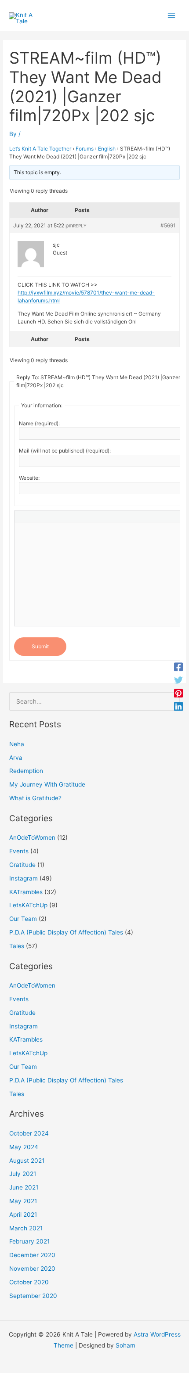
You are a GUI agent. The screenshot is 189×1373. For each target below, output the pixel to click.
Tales (16, 945)
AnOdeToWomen (32, 837)
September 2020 (33, 1295)
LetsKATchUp (28, 905)
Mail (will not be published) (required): (65, 450)
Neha (16, 744)
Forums (85, 148)
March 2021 (26, 1228)
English (107, 148)
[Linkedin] (178, 706)
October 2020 (29, 1282)
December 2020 (32, 1254)
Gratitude (22, 864)
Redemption (26, 770)
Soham (125, 1345)
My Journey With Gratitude (47, 784)
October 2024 (29, 1133)
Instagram (23, 878)
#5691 (168, 225)
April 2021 (23, 1214)
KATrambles (26, 891)
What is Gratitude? (35, 798)
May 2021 (23, 1200)
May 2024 (23, 1146)
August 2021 (26, 1160)
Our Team (23, 918)
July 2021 (22, 1173)
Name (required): (39, 423)
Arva (15, 757)
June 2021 (23, 1187)
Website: (29, 477)
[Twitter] (178, 680)
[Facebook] (178, 666)
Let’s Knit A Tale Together (40, 148)
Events (19, 851)
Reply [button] (80, 225)
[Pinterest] (178, 693)
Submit (40, 646)
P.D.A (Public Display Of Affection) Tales (66, 932)
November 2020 (32, 1268)
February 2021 (29, 1241)
